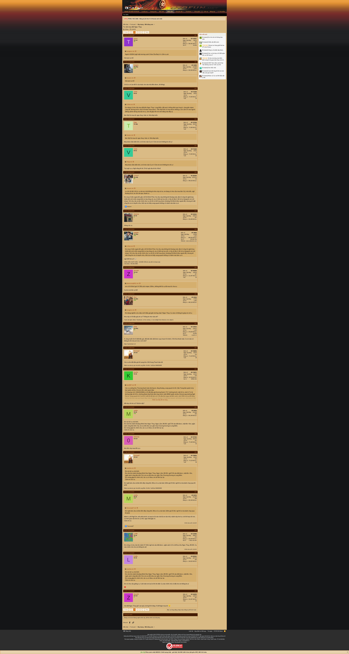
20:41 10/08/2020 (129, 294)
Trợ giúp (209, 631)
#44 (195, 119)
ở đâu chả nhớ (193, 540)
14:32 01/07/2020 (129, 229)
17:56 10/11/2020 (129, 452)
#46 (195, 172)
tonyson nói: (130, 78)
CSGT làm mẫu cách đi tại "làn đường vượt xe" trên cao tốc (212, 63)
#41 (195, 35)
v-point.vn (194, 335)
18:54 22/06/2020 (129, 119)
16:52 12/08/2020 (129, 347)
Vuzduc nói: (130, 135)
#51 (195, 323)
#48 (195, 229)
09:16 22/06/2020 (129, 35)
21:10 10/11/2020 (129, 530)
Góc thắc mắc (209, 67)
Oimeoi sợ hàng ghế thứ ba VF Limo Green (213, 46)
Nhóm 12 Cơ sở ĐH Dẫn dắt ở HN (213, 76)
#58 (195, 530)
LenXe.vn (145, 11)
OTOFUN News (218, 631)
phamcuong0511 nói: (133, 283)
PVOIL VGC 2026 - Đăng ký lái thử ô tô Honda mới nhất (145, 19)
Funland (188, 11)
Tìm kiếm (126, 14)
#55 (195, 434)
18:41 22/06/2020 (129, 88)
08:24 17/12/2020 (129, 553)
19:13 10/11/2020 (129, 492)
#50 (195, 294)
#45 (195, 145)
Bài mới (161, 11)
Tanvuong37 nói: (131, 508)
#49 (195, 267)
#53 (195, 369)
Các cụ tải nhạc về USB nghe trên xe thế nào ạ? (213, 54)
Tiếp (146, 32)
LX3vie (127, 29)
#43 (195, 88)
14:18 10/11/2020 (129, 407)
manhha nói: (130, 468)
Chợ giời (197, 11)
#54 (195, 407)
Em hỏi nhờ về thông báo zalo (212, 38)
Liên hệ (191, 631)
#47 (195, 211)
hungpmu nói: (131, 51)
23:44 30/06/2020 (129, 211)
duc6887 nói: (130, 385)
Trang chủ (153, 11)
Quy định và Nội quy (200, 631)
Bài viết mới (203, 34)
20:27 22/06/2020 (129, 145)
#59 (195, 553)
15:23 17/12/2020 (129, 591)
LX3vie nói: (130, 104)
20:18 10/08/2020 (129, 267)
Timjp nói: (129, 161)
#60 (195, 591)
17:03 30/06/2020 (129, 172)
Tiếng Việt (128, 631)
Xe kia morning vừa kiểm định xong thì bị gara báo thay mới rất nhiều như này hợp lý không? (213, 59)
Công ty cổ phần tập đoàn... (213, 50)
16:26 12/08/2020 (129, 323)
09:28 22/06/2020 (129, 62)
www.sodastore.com (191, 241)
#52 (195, 347)
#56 (195, 452)
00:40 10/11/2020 (129, 369)
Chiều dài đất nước (210, 42)
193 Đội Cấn (193, 239)
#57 (195, 492)
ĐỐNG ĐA (194, 379)
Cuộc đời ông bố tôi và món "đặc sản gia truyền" (213, 71)
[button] (165, 11)
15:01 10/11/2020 (129, 434)
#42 (195, 62)
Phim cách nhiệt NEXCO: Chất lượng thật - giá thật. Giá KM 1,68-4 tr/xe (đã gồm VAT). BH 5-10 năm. (176, 652)
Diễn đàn (170, 11)
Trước (126, 32)
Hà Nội (195, 45)
